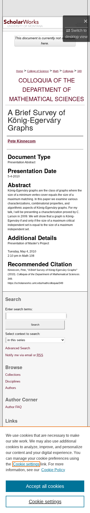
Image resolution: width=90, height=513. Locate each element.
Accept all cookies (45, 486)
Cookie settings (26, 464)
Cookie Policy (53, 470)
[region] (45, 469)
